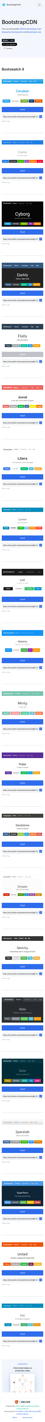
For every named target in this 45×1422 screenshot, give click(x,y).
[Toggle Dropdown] (40, 116)
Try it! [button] (22, 109)
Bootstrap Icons (34, 32)
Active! (23, 354)
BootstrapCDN (14, 4)
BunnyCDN (37, 1411)
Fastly (26, 1411)
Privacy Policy (27, 1417)
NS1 (30, 1411)
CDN (22, 29)
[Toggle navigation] (39, 5)
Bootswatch (17, 32)
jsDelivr (18, 1406)
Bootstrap (31, 29)
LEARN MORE (22, 1364)
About (15, 1417)
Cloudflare (19, 1411)
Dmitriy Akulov (23, 1414)
